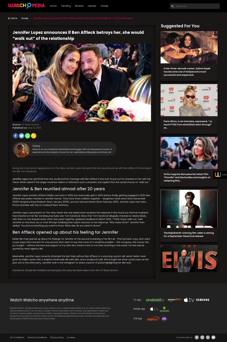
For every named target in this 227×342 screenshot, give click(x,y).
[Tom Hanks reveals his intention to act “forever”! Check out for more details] (189, 261)
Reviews (79, 5)
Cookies (71, 337)
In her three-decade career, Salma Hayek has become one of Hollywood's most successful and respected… (187, 71)
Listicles (92, 5)
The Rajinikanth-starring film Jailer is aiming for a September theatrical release (189, 234)
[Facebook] (15, 135)
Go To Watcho (17, 337)
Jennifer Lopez (20, 179)
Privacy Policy (57, 337)
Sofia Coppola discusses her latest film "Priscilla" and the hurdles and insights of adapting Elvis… (187, 177)
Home (53, 5)
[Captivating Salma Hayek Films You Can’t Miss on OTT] (189, 47)
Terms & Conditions (37, 337)
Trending (66, 5)
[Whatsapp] (27, 135)
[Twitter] (21, 135)
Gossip (104, 5)
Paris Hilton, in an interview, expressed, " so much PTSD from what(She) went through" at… (188, 124)
